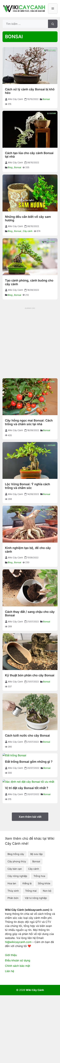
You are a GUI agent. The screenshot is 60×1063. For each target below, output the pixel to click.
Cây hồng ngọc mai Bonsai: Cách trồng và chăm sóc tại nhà (29, 422)
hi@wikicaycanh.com (18, 942)
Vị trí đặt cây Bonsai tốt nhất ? (26, 788)
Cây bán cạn (15, 868)
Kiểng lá (27, 883)
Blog (10, 167)
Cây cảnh (27, 231)
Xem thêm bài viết (30, 816)
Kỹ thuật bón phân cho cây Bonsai (29, 675)
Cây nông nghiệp (17, 876)
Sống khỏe (44, 883)
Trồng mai (30, 890)
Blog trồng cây (16, 854)
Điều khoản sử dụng (17, 960)
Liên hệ (9, 971)
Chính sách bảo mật (17, 965)
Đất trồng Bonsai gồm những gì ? (28, 761)
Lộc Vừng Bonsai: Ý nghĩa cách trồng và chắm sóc (27, 486)
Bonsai (46, 99)
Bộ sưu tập (36, 854)
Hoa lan (12, 883)
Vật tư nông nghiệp (36, 898)
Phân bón (13, 898)
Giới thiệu (11, 955)
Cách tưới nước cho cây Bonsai (27, 735)
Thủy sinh (13, 890)
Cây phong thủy (17, 861)
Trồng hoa (39, 876)
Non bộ (47, 890)
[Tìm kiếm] (53, 24)
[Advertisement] (30, 340)
